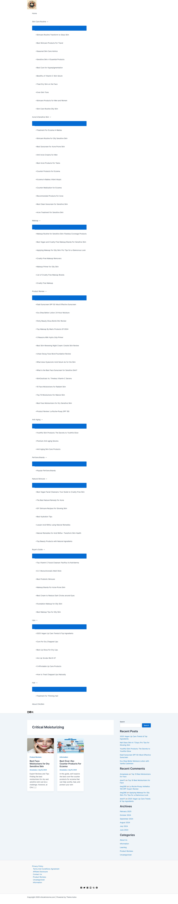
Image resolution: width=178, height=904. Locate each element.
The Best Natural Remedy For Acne (50, 500)
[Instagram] (30, 712)
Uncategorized (125, 855)
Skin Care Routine (39, 22)
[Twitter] (84, 888)
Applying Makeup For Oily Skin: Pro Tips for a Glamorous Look (61, 250)
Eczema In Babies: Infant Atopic (49, 179)
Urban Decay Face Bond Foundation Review (54, 354)
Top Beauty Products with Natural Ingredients (54, 541)
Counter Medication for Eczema (49, 188)
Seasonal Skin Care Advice (47, 51)
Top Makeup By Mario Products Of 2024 (52, 329)
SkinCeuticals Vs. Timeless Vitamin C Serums (54, 378)
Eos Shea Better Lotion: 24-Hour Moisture (53, 313)
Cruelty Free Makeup (45, 283)
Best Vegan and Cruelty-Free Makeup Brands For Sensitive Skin (61, 242)
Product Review (38, 291)
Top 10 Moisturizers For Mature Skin (51, 395)
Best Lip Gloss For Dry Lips (47, 650)
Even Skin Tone (43, 92)
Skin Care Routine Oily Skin (47, 109)
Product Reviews (36, 757)
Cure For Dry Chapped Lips (47, 642)
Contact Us (37, 874)
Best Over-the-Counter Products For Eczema (70, 764)
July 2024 (124, 826)
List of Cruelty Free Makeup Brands (50, 275)
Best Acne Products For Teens (48, 163)
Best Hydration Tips (44, 517)
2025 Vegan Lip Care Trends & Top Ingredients (55, 633)
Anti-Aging (36, 420)
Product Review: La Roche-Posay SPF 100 (53, 411)
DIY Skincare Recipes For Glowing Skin (52, 508)
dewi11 (122, 780)
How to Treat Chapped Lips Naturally (51, 674)
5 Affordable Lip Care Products (49, 666)
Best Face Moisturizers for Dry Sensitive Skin (54, 403)
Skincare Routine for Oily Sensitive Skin (52, 138)
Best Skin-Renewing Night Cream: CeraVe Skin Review (58, 346)
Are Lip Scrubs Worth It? (46, 658)
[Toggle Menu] (59, 28)
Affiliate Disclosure (40, 872)
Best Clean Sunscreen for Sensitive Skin (52, 204)
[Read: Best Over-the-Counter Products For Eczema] (70, 745)
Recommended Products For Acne (50, 196)
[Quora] (94, 888)
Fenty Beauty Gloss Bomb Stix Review (51, 321)
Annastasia (124, 774)
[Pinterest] (97, 888)
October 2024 (125, 815)
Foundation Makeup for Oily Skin (49, 604)
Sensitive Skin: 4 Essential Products (50, 59)
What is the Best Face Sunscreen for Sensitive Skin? (57, 370)
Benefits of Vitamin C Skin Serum (50, 76)
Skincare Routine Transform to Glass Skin (53, 35)
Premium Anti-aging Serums (47, 441)
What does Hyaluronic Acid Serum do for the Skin (56, 362)
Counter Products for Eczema (48, 171)
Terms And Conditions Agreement (46, 869)
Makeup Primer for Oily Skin (48, 267)
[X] (33, 712)
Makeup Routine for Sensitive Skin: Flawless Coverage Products (62, 234)
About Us (123, 840)
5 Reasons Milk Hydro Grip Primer (50, 337)
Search (122, 722)
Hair (33, 683)
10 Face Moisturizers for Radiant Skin (51, 387)
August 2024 (125, 822)
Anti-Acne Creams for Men (47, 155)
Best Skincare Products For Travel (50, 43)
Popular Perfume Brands (46, 471)
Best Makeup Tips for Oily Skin (49, 612)
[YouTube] (28, 712)
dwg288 (123, 786)
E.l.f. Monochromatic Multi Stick (49, 571)
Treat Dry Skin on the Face (47, 84)
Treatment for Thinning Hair (47, 696)
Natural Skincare (38, 479)
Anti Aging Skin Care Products (48, 449)
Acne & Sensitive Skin (40, 117)
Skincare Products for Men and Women (52, 100)
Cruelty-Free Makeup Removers (49, 258)
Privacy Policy (37, 866)
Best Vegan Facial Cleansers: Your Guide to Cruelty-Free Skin (60, 492)
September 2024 (126, 819)
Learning (123, 847)
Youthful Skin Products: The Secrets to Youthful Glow (57, 433)
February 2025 (125, 811)
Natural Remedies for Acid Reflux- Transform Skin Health (59, 533)
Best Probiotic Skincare (46, 579)
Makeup (35, 221)
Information (64, 757)
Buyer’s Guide (37, 549)
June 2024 (124, 830)
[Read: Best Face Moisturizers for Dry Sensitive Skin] (40, 745)
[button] (47, 21)
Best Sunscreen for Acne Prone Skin (51, 147)
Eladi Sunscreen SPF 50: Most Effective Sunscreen (56, 304)
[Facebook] (81, 888)
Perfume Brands (38, 457)
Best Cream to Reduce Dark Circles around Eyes (55, 596)
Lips (33, 620)
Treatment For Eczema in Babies (49, 130)
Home (34, 13)
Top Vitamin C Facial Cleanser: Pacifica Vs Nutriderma (58, 563)
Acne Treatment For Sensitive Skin (50, 212)
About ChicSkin (38, 704)
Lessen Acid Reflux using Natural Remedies (53, 525)
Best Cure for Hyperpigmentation (50, 68)
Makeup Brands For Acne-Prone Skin (51, 587)
